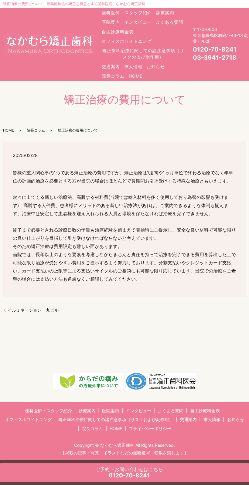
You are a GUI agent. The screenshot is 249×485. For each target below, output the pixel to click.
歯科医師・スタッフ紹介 (127, 12)
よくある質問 (169, 22)
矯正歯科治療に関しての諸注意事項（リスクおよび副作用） (143, 53)
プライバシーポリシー (150, 428)
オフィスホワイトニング (127, 41)
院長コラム (113, 76)
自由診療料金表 (118, 31)
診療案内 (165, 12)
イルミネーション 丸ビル (33, 310)
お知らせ (156, 66)
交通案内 (111, 66)
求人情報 (133, 66)
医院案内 (111, 22)
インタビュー (138, 22)
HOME (135, 76)
